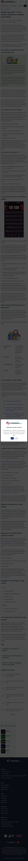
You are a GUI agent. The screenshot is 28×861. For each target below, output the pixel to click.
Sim (12, 438)
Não (16, 438)
